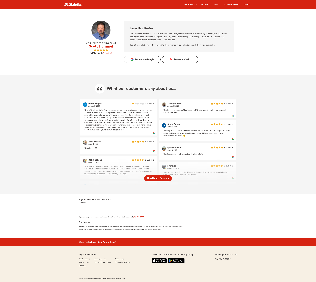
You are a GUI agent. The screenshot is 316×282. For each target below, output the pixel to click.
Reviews (205, 4)
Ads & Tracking (84, 259)
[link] (74, 4)
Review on (144, 59)
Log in (247, 4)
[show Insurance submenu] (196, 4)
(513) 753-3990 (233, 4)
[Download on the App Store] (159, 260)
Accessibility (119, 259)
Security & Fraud (100, 259)
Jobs (216, 4)
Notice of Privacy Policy (102, 262)
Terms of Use (84, 262)
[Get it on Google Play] (176, 260)
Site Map (82, 266)
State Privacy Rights (122, 262)
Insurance (189, 4)
